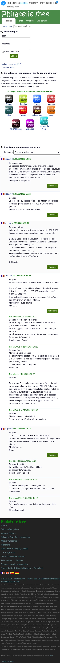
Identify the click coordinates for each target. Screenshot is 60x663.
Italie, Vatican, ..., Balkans (12, 560)
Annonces (30, 21)
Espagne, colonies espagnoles (14, 564)
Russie (23, 115)
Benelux (23, 104)
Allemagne (37, 115)
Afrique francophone (10, 541)
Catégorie (8, 152)
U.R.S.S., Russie (8, 552)
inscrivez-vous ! (8, 67)
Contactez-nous (8, 661)
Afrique (9, 104)
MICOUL (9, 275)
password (6, 44)
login (4, 36)
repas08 (9, 159)
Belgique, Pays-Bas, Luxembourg (15, 537)
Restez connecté (11, 52)
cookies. (24, 3)
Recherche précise (22, 26)
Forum (20, 21)
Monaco (51, 104)
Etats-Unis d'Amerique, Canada (14, 549)
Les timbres (7, 26)
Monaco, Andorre (8, 533)
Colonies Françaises (10, 529)
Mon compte (42, 21)
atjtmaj (8, 223)
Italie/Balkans (16, 129)
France (37, 104)
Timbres (8, 21)
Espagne (30, 129)
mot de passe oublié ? (11, 64)
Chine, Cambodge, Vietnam (13, 556)
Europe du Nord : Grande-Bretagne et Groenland (22, 568)
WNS (51, 655)
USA (9, 115)
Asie (51, 115)
